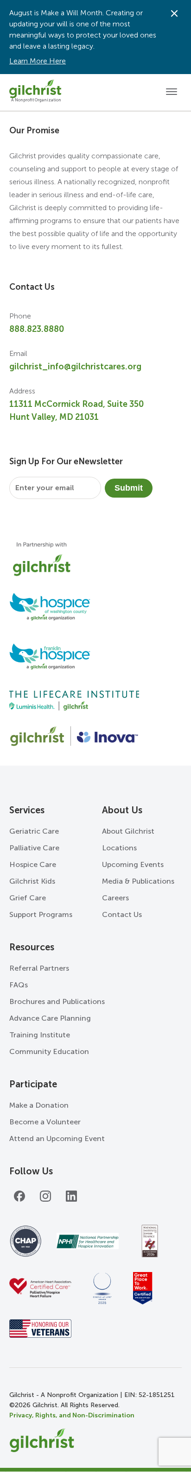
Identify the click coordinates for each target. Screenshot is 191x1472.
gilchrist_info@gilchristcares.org (75, 367)
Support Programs (40, 914)
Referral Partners (39, 968)
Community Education (49, 1051)
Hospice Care (32, 864)
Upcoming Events (133, 864)
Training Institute (39, 1034)
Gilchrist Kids (32, 881)
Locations (119, 847)
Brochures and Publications (57, 1001)
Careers (115, 897)
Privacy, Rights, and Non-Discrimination (71, 1415)
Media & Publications (138, 881)
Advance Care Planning (50, 1018)
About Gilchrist (128, 831)
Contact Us (122, 914)
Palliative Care (34, 847)
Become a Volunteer (45, 1121)
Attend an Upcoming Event (57, 1138)
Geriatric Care (34, 831)
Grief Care (27, 897)
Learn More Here (37, 60)
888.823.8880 (36, 329)
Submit (129, 488)
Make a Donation (39, 1105)
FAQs (18, 984)
